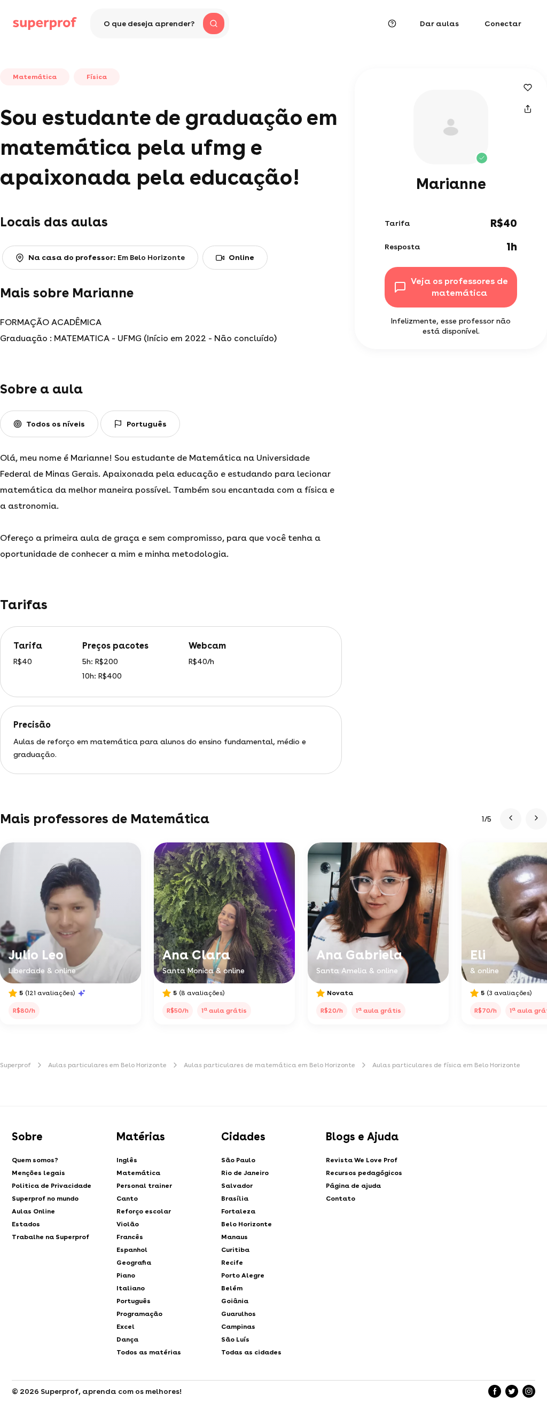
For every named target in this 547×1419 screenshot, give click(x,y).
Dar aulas (439, 23)
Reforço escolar (143, 1211)
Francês (129, 1237)
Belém (232, 1288)
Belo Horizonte (246, 1224)
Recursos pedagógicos (364, 1173)
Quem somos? (35, 1160)
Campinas (238, 1326)
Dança (127, 1339)
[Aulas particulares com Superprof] (45, 23)
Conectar (503, 23)
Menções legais (38, 1173)
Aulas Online (33, 1211)
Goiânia (234, 1301)
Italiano (130, 1288)
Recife (232, 1262)
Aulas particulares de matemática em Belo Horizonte (269, 1065)
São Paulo (238, 1160)
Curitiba (235, 1250)
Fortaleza (238, 1211)
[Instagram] (528, 1391)
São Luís (235, 1339)
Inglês (126, 1160)
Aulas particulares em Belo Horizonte (107, 1065)
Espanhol (131, 1250)
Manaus (234, 1237)
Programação (139, 1314)
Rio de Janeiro (245, 1173)
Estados (26, 1224)
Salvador (237, 1185)
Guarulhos (238, 1314)
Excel (125, 1326)
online (241, 257)
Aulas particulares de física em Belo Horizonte (446, 1065)
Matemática (138, 1173)
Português (133, 1301)
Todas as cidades (251, 1352)
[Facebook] (494, 1391)
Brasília (234, 1198)
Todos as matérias (148, 1352)
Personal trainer (144, 1185)
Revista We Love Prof (361, 1160)
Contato (340, 1198)
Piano (125, 1275)
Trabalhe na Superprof (50, 1237)
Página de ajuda (353, 1185)
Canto (127, 1198)
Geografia (133, 1262)
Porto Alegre (242, 1275)
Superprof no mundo (45, 1198)
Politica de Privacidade (51, 1185)
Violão (127, 1224)
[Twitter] (511, 1391)
